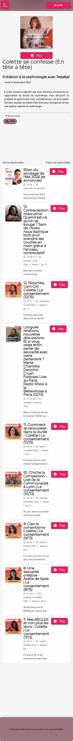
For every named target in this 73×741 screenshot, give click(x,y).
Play (39, 55)
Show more (14, 115)
